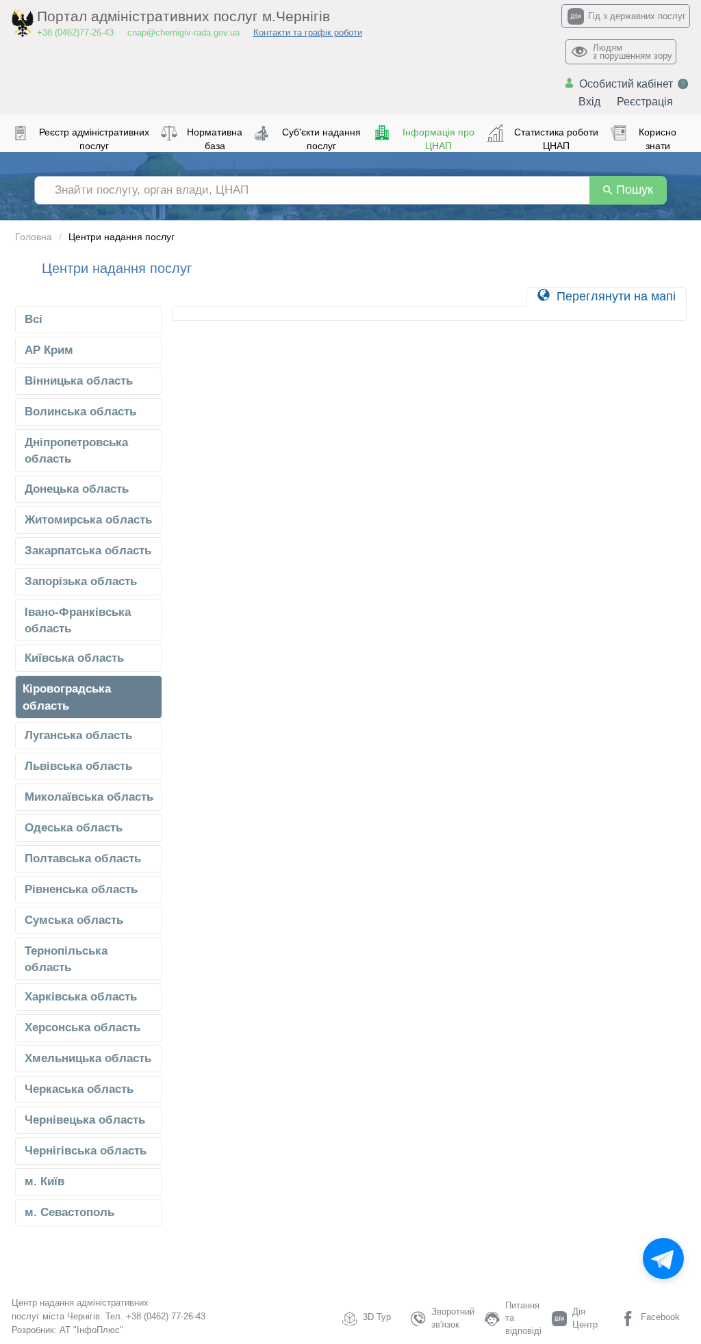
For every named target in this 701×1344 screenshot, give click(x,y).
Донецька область (77, 488)
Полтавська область (83, 858)
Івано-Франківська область (78, 620)
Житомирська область (88, 519)
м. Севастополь (69, 1212)
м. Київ (44, 1181)
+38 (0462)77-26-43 (75, 32)
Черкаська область (79, 1089)
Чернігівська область (85, 1150)
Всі (33, 319)
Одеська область (74, 827)
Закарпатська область (88, 550)
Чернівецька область (85, 1119)
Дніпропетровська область (76, 450)
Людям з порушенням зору (632, 52)
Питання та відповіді (523, 1318)
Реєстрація (645, 101)
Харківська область (81, 996)
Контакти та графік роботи (307, 32)
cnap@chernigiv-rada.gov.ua (183, 32)
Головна (33, 236)
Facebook (660, 1317)
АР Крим (49, 350)
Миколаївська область (89, 796)
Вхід (589, 101)
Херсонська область (82, 1027)
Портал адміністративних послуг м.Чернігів (183, 16)
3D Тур (377, 1317)
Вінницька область (79, 380)
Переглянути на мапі (614, 296)
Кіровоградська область (67, 697)
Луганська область (78, 735)
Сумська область (74, 920)
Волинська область (80, 411)
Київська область (74, 657)
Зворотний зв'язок (452, 1318)
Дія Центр (585, 1318)
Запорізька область (81, 581)
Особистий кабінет (626, 84)
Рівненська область (81, 889)
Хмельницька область (88, 1058)
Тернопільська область (66, 959)
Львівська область (78, 766)
